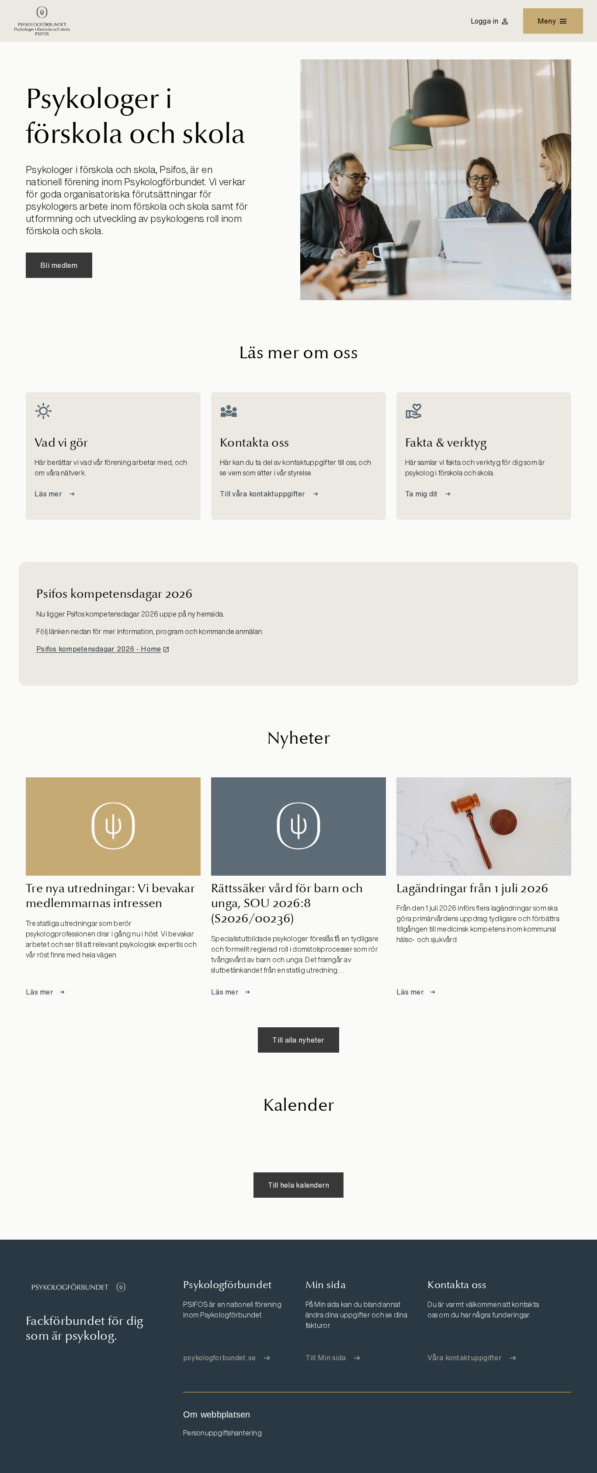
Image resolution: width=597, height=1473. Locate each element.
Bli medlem (59, 265)
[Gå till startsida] (78, 1287)
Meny (547, 21)
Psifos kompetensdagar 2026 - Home (98, 649)
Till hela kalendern (299, 1185)
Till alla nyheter (298, 1040)
